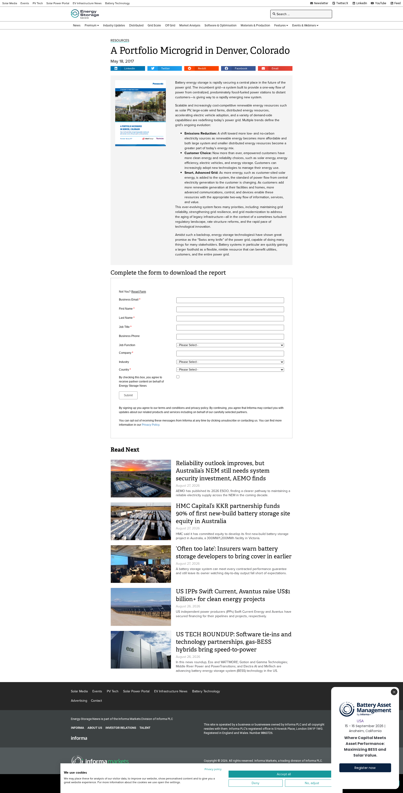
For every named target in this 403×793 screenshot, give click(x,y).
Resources (120, 40)
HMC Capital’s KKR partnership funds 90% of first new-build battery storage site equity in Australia (233, 513)
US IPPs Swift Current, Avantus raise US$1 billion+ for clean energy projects (233, 595)
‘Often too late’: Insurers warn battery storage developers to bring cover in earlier (234, 552)
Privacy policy (213, 769)
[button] (128, 68)
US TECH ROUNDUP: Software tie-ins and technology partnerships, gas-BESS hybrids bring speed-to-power (234, 642)
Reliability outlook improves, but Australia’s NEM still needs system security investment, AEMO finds (223, 471)
